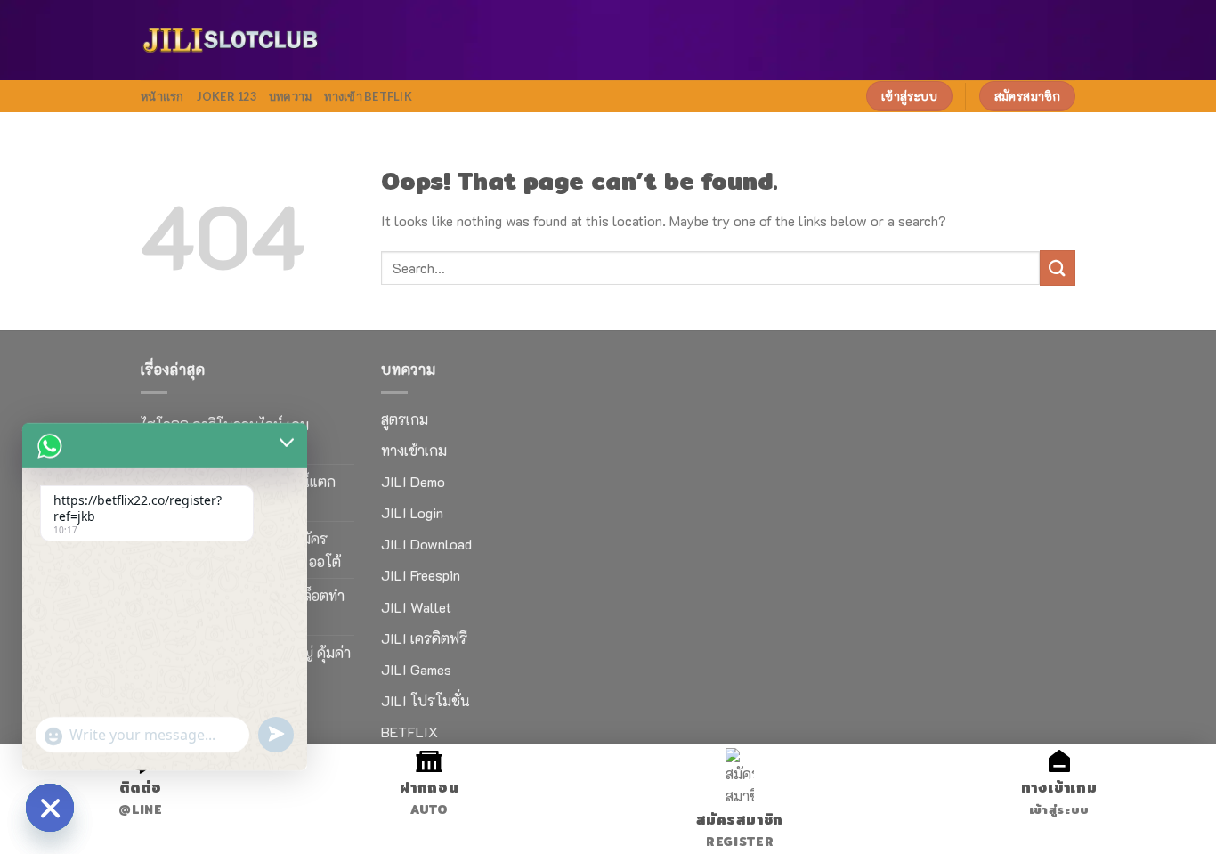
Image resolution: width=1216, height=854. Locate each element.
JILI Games (416, 669)
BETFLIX (409, 731)
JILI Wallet (416, 607)
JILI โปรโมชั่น (425, 700)
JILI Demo (413, 481)
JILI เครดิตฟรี (424, 638)
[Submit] (1057, 267)
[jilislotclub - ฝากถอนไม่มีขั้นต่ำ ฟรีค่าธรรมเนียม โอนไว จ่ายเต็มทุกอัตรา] (230, 40)
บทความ (290, 96)
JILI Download (426, 543)
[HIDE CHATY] (50, 808)
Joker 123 (226, 96)
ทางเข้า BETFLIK (368, 96)
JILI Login (412, 512)
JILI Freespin (420, 574)
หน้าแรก (162, 96)
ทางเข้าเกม (414, 450)
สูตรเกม (404, 419)
